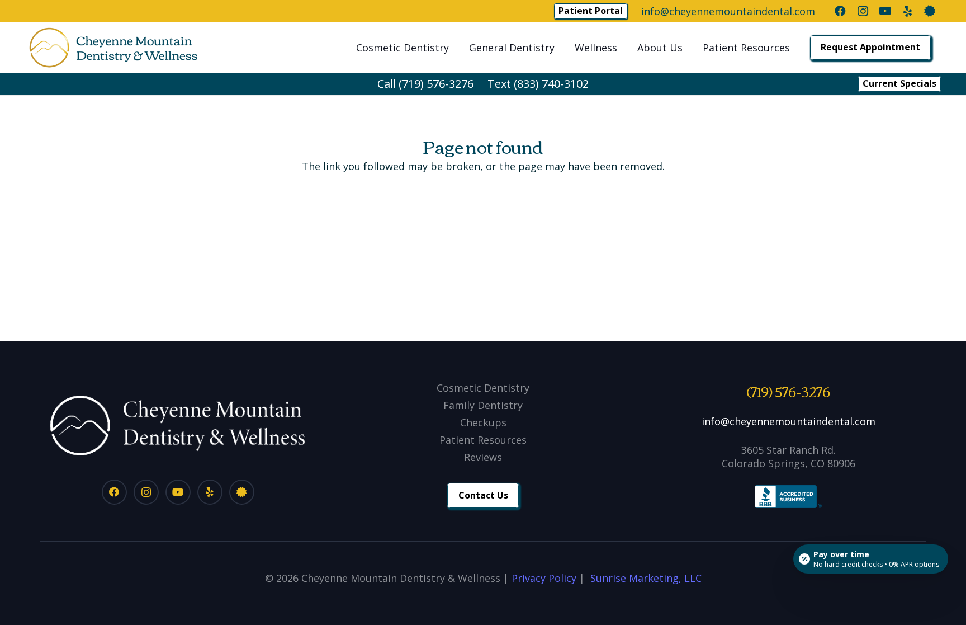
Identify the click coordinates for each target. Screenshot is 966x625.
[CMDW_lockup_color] (113, 47)
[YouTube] (885, 11)
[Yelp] (907, 11)
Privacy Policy (544, 578)
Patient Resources (483, 440)
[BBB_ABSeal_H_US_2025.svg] (788, 497)
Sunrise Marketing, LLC (646, 578)
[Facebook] (840, 11)
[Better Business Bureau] (929, 11)
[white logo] (177, 425)
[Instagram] (862, 11)
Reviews (483, 457)
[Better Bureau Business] (241, 492)
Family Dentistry (483, 405)
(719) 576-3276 (436, 83)
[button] (455, 47)
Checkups (483, 422)
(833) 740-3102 (551, 83)
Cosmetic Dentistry (483, 387)
